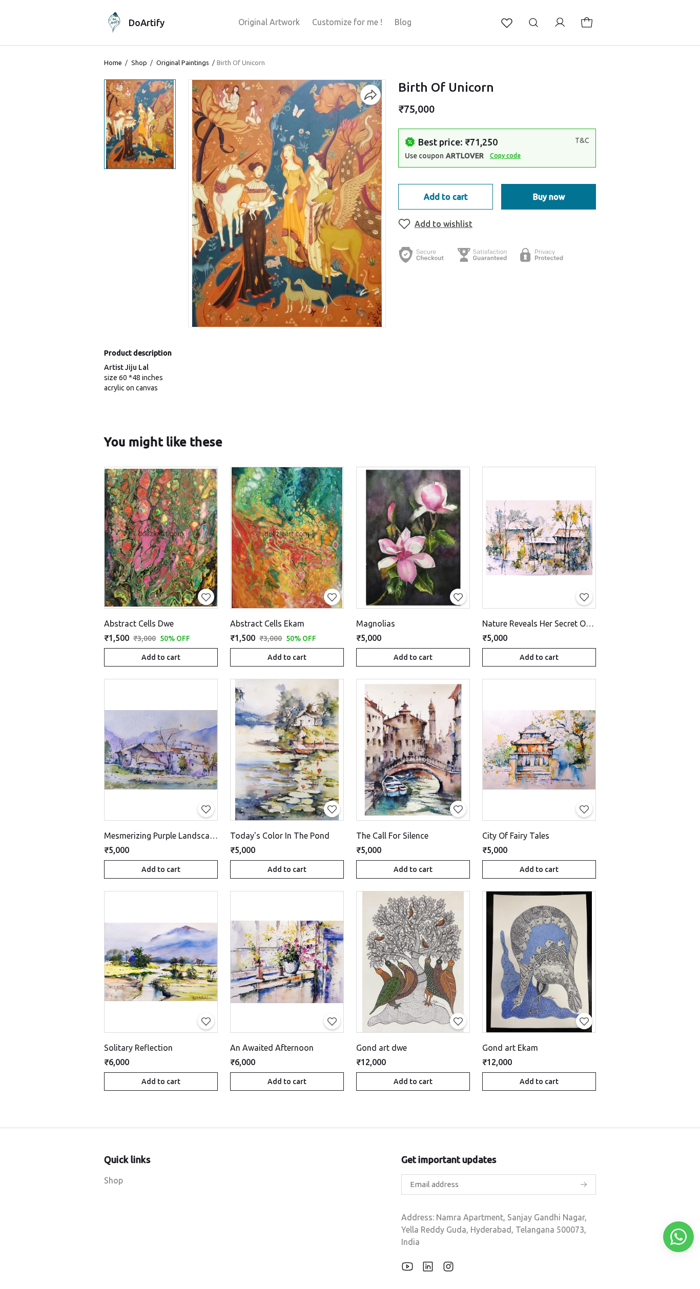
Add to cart (446, 196)
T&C (582, 140)
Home (113, 62)
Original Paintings (182, 62)
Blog (403, 22)
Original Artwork (269, 22)
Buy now (549, 196)
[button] (140, 124)
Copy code (505, 155)
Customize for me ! (347, 22)
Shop (139, 62)
